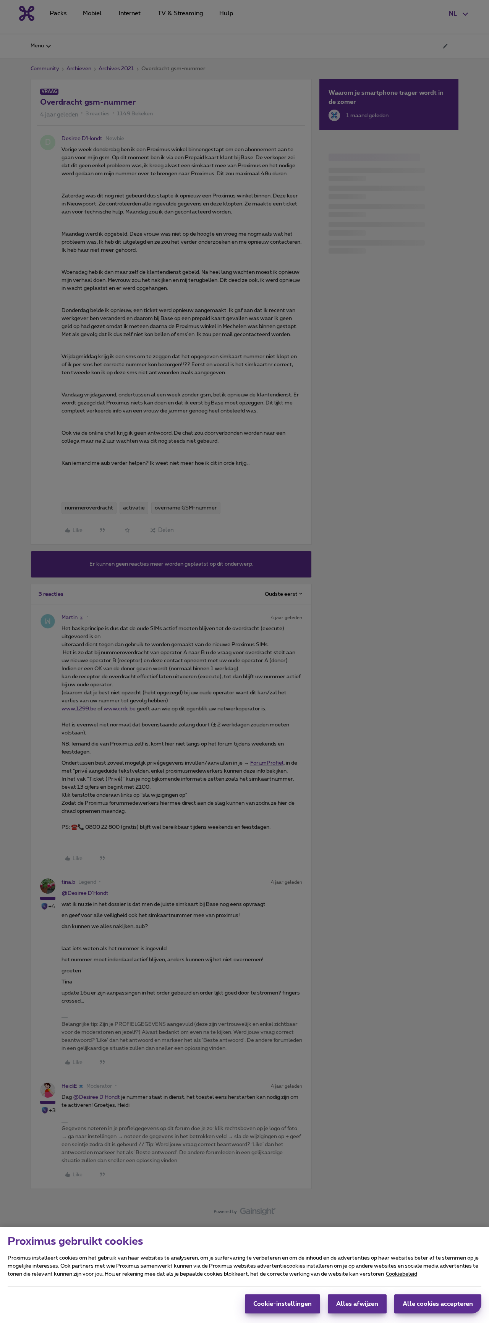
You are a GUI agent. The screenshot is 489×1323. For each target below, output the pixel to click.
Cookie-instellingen (282, 1304)
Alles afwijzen (357, 1304)
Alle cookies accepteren (438, 1304)
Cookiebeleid (401, 1274)
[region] (244, 1275)
